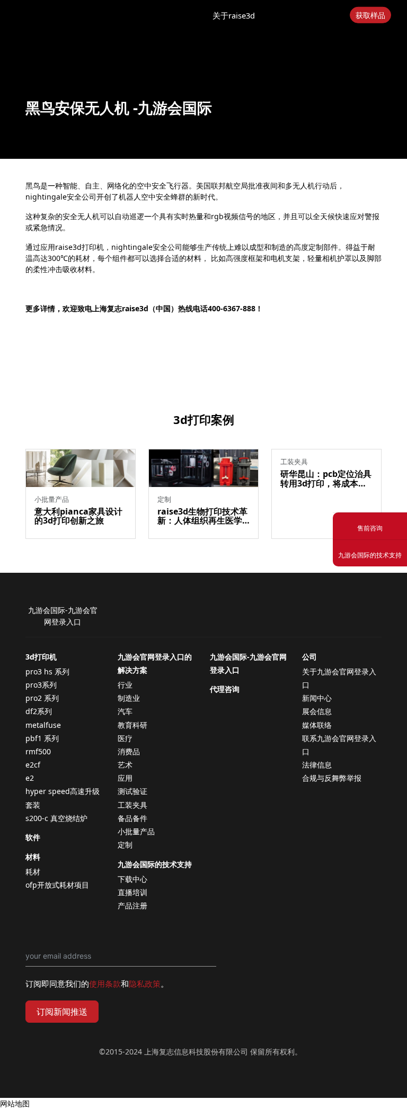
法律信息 (317, 765)
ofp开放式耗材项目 (57, 885)
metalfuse (43, 725)
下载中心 (132, 879)
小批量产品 (136, 831)
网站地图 (15, 1103)
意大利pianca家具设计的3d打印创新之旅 (78, 516)
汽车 (125, 711)
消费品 (129, 751)
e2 (29, 778)
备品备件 (132, 818)
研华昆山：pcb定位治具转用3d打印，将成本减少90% (325, 483)
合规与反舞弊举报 (331, 778)
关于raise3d (234, 15)
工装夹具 (132, 805)
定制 (125, 845)
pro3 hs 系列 (47, 671)
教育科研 (132, 725)
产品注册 (132, 905)
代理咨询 (225, 689)
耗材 (32, 872)
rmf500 (38, 751)
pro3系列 (41, 685)
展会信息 (317, 711)
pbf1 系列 (42, 738)
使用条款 (105, 983)
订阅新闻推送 (62, 1011)
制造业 (129, 698)
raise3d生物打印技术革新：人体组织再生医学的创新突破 (202, 521)
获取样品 (370, 15)
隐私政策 (145, 983)
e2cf (32, 765)
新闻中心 (317, 698)
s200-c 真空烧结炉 (56, 818)
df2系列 (38, 711)
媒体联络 (317, 725)
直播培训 (132, 892)
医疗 (125, 738)
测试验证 (132, 791)
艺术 (125, 765)
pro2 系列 (42, 698)
